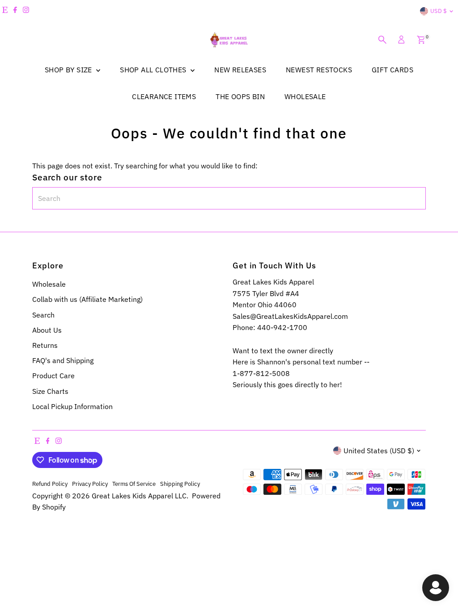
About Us (47, 330)
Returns (45, 345)
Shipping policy (180, 484)
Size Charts (50, 391)
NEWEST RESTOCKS (319, 69)
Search (43, 314)
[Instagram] (26, 11)
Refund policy (50, 484)
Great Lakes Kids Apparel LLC (139, 495)
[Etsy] (5, 11)
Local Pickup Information (72, 406)
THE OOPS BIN (240, 96)
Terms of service (134, 484)
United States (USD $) (379, 450)
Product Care (53, 375)
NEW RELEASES (240, 69)
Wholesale (49, 284)
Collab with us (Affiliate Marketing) (87, 299)
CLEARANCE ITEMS (164, 96)
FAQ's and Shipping (62, 360)
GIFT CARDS (392, 69)
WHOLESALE (305, 96)
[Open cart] (421, 40)
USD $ (438, 11)
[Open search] (382, 40)
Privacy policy (90, 484)
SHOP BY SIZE (69, 69)
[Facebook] (15, 11)
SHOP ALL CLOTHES (154, 69)
